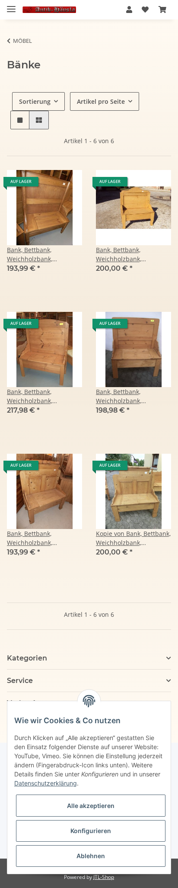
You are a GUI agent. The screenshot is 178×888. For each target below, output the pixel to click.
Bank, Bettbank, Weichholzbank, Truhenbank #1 (118, 254)
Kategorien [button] (27, 658)
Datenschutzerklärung (45, 783)
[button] (129, 9)
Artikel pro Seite (101, 101)
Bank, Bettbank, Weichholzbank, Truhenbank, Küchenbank (44, 396)
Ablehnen (90, 855)
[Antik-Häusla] (49, 9)
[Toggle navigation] (11, 5)
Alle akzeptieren (90, 805)
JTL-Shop (103, 877)
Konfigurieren (90, 830)
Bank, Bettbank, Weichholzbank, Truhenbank (29, 254)
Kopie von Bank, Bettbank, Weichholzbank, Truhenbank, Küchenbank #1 (133, 538)
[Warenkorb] (162, 9)
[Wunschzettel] (145, 9)
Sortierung (35, 101)
